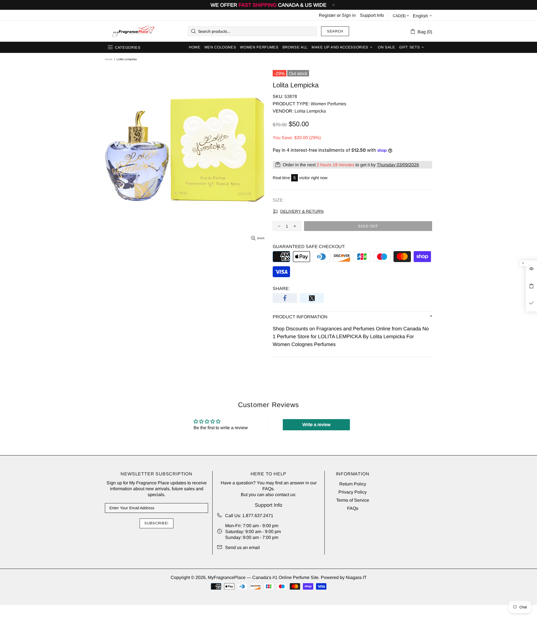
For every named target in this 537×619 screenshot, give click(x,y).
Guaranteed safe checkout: (309, 246)
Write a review (316, 424)
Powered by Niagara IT (344, 577)
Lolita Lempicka (310, 111)
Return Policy (352, 484)
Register (327, 15)
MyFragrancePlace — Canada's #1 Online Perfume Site (133, 31)
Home (108, 59)
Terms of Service (352, 500)
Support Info (372, 15)
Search (335, 31)
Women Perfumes (328, 103)
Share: (281, 288)
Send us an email (242, 547)
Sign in (349, 15)
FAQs (268, 488)
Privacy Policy (352, 492)
